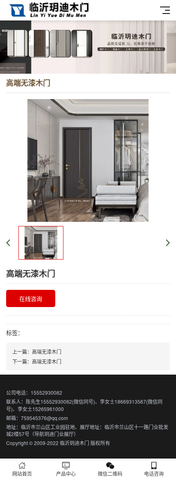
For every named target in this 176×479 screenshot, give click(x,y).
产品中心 (66, 473)
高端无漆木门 (46, 351)
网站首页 (22, 473)
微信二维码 (110, 473)
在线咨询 (30, 298)
